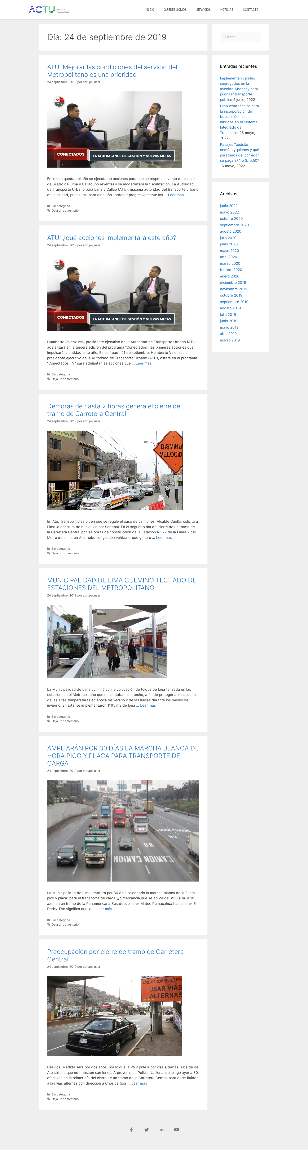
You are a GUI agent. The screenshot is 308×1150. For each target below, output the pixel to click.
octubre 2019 (231, 295)
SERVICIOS (203, 9)
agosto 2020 (230, 231)
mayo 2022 (229, 212)
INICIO (150, 9)
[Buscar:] (240, 37)
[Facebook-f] (131, 1129)
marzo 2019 (230, 340)
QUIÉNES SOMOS (175, 9)
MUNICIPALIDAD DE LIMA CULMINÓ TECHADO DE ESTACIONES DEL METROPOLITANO (121, 583)
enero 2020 (229, 276)
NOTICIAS (226, 9)
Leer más (176, 195)
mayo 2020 (229, 251)
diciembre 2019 (233, 282)
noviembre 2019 (233, 289)
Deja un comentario (65, 210)
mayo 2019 (229, 327)
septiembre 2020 (234, 225)
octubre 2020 (231, 218)
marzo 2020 (230, 263)
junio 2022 (229, 206)
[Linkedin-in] (161, 1129)
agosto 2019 (230, 308)
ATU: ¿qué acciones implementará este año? (111, 237)
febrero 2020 (231, 270)
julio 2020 (228, 238)
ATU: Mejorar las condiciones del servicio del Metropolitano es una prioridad (112, 70)
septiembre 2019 (234, 302)
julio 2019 (228, 315)
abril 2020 (228, 257)
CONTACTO (251, 9)
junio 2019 (228, 321)
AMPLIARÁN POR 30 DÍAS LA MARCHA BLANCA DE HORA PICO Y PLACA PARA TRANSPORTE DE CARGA (123, 755)
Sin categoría (61, 206)
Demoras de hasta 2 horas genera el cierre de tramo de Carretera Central (113, 409)
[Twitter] (146, 1129)
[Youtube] (176, 1129)
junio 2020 (229, 244)
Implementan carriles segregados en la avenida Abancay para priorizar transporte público (239, 89)
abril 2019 (228, 334)
